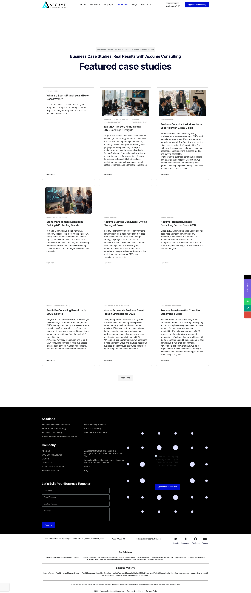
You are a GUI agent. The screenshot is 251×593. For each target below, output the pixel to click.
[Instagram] (185, 539)
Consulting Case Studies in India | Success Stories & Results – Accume (104, 461)
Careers (45, 459)
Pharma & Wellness (107, 575)
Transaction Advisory (105, 559)
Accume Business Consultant (112, 591)
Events (87, 466)
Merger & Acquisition (196, 557)
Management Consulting (57, 217)
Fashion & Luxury (74, 573)
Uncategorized (53, 91)
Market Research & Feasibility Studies (59, 436)
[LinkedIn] (176, 539)
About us (46, 451)
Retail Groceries (61, 573)
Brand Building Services (95, 425)
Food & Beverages (88, 573)
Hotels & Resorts (48, 573)
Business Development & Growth (117, 306)
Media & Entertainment (199, 573)
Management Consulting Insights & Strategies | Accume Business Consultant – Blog (104, 453)
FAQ (86, 470)
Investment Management (180, 573)
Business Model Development (56, 425)
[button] (125, 378)
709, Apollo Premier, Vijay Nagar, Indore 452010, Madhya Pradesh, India (74, 539)
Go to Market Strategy (155, 559)
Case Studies (122, 4)
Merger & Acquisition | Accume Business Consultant (116, 121)
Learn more (51, 174)
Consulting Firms (168, 120)
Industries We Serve (125, 568)
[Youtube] (204, 539)
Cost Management (139, 559)
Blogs (134, 4)
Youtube (205, 543)
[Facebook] (195, 539)
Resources (146, 4)
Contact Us (47, 463)
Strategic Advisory (181, 557)
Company (107, 4)
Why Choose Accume (52, 455)
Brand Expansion (74, 557)
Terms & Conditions (135, 591)
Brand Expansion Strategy (54, 428)
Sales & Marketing (92, 428)
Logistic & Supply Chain (124, 575)
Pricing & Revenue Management (162, 557)
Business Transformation (171, 306)
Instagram (185, 543)
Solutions (94, 4)
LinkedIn (176, 543)
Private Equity (92, 559)
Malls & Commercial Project (149, 573)
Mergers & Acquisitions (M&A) (139, 121)
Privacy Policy (152, 591)
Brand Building (130, 557)
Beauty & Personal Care (141, 575)
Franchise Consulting (52, 432)
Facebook (195, 543)
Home (83, 4)
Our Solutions (125, 552)
